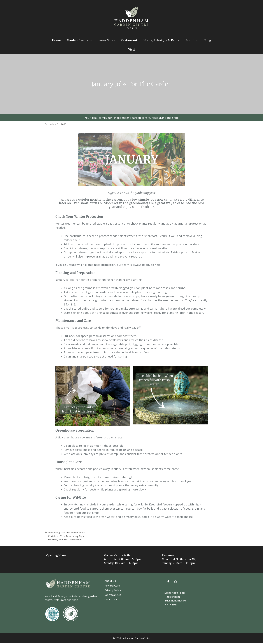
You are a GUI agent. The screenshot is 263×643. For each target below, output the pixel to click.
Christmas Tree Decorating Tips (66, 536)
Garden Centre (78, 40)
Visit (131, 49)
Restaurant (129, 40)
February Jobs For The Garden (65, 539)
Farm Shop (106, 40)
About (190, 40)
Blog (207, 40)
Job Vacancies (113, 595)
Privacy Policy (113, 590)
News (82, 532)
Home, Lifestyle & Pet (159, 40)
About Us (110, 581)
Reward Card (112, 585)
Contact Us (111, 599)
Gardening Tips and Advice (63, 532)
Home (56, 40)
